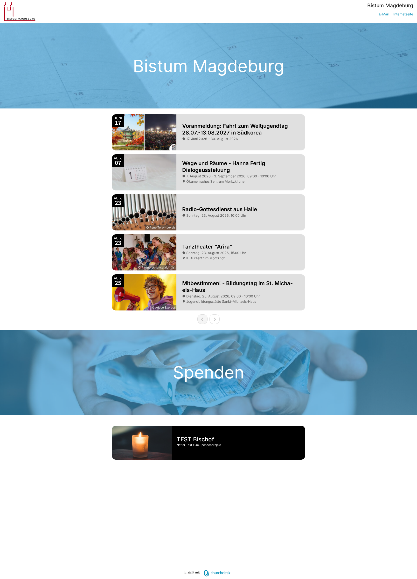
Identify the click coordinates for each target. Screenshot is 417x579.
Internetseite (403, 14)
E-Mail (384, 14)
